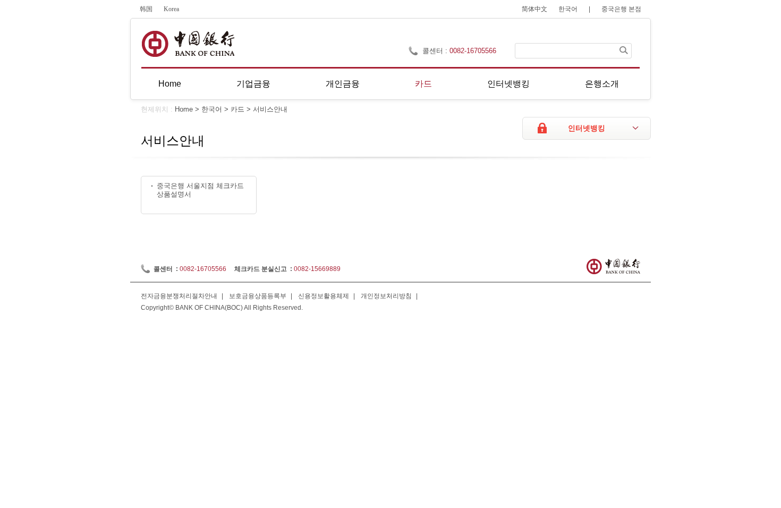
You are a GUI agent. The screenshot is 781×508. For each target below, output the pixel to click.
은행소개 (602, 83)
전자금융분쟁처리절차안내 (179, 296)
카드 (423, 83)
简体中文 (534, 9)
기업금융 (253, 83)
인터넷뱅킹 (508, 83)
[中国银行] (187, 44)
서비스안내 (270, 109)
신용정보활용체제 (323, 296)
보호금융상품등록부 (257, 296)
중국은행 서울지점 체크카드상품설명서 (200, 190)
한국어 (568, 9)
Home (169, 83)
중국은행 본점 (621, 9)
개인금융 (343, 83)
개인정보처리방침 (386, 296)
